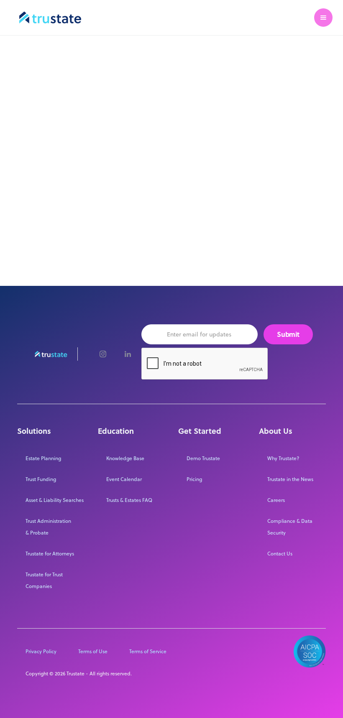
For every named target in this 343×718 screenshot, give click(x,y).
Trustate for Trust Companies (44, 580)
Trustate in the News (290, 479)
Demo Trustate (203, 458)
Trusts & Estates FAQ (129, 500)
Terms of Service (147, 651)
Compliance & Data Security (289, 526)
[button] (323, 17)
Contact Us (279, 553)
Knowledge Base (125, 458)
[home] (50, 17)
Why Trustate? (283, 458)
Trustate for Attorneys (50, 553)
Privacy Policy (41, 651)
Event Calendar (124, 479)
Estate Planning (43, 458)
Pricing (194, 479)
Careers (276, 500)
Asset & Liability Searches (55, 500)
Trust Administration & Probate (48, 526)
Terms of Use (93, 651)
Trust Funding (41, 479)
